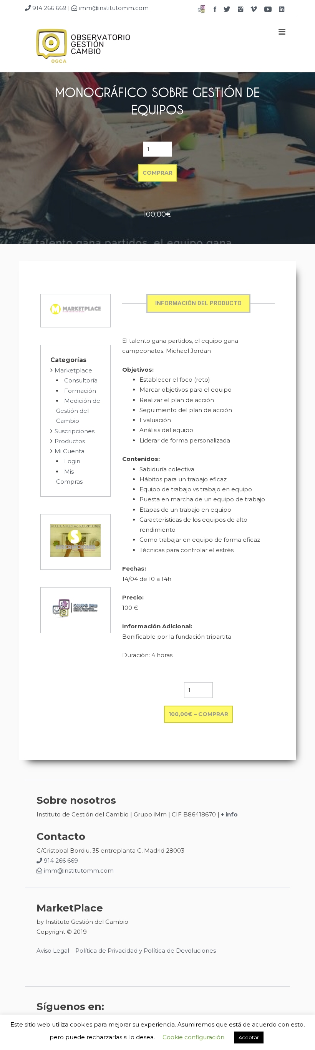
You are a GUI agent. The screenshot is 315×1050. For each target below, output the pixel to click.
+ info (229, 814)
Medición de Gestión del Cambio (78, 411)
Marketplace (73, 370)
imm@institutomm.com (113, 8)
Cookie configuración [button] (193, 1037)
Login (72, 461)
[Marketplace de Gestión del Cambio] (82, 46)
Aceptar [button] (249, 1037)
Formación (80, 390)
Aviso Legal (52, 950)
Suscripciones (74, 431)
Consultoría (81, 380)
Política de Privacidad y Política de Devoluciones (145, 950)
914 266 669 (48, 8)
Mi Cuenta (70, 451)
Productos (70, 441)
